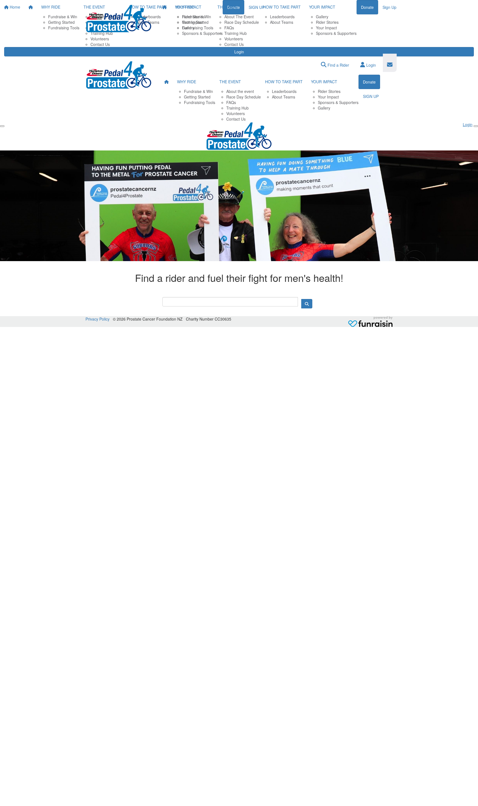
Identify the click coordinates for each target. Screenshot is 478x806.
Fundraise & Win (196, 16)
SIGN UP (371, 96)
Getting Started (195, 22)
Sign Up (389, 7)
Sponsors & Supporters (336, 33)
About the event (240, 91)
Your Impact (326, 27)
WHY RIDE (184, 7)
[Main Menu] (2, 126)
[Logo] (118, 18)
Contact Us (234, 44)
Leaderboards (282, 16)
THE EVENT (228, 7)
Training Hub (235, 33)
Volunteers (233, 38)
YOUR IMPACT (322, 7)
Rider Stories (327, 22)
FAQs (229, 27)
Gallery (322, 16)
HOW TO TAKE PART (282, 7)
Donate (367, 7)
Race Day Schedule (241, 22)
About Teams (281, 22)
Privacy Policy (97, 319)
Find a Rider (337, 65)
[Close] (476, 126)
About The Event (239, 16)
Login (239, 51)
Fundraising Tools (197, 27)
